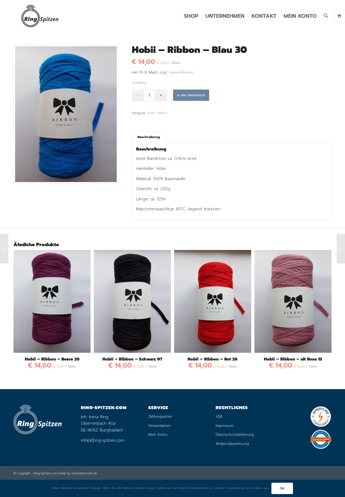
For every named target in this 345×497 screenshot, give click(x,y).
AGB (219, 416)
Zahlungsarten (160, 416)
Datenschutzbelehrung (235, 434)
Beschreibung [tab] (148, 136)
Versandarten (159, 425)
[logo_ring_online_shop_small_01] (39, 16)
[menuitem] (191, 16)
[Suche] (326, 16)
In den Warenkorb (191, 95)
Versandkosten (181, 72)
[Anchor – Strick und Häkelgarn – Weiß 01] (341, 248)
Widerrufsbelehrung (232, 443)
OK (282, 488)
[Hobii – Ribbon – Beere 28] (4, 248)
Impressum (224, 425)
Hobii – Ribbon (157, 113)
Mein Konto (157, 434)
